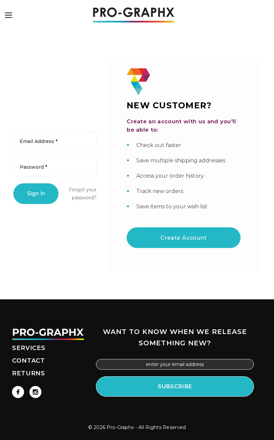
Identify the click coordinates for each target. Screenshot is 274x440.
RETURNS (28, 373)
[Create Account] (184, 229)
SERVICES (28, 348)
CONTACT (28, 360)
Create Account (183, 238)
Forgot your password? (83, 194)
